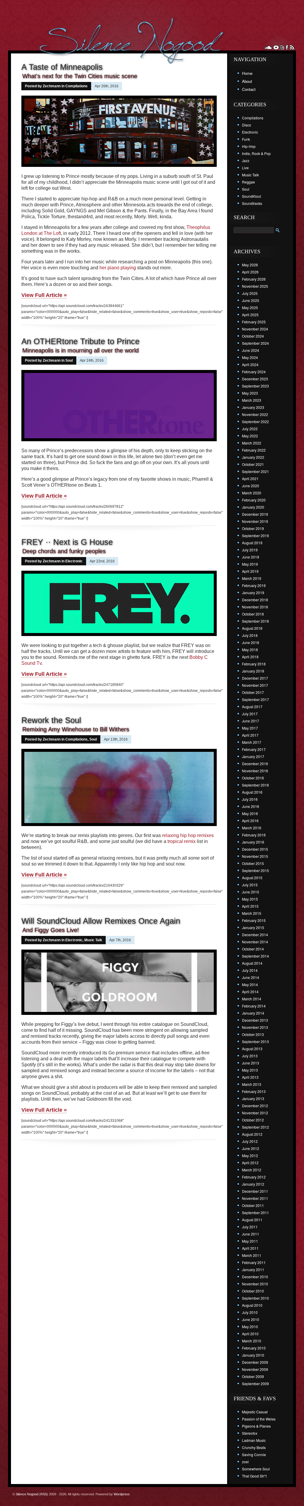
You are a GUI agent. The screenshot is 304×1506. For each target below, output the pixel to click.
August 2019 (252, 542)
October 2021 (253, 464)
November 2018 (255, 606)
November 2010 (255, 1283)
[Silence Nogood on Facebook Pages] (287, 47)
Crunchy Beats (254, 1447)
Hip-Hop (249, 146)
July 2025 (250, 293)
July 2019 (250, 549)
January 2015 (253, 927)
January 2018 (253, 670)
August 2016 (252, 792)
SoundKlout (251, 196)
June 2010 (250, 1319)
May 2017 (250, 727)
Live (245, 167)
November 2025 (255, 286)
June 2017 (250, 720)
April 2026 (250, 271)
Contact (249, 89)
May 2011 (250, 1241)
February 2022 (254, 450)
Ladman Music (254, 1440)
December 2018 (255, 599)
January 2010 (253, 1355)
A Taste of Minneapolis (62, 67)
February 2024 (254, 371)
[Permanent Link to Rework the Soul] (119, 827)
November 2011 (255, 1198)
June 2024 (250, 350)
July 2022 (250, 428)
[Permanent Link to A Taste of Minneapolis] (119, 167)
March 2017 (251, 742)
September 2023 (255, 385)
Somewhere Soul (256, 1468)
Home (247, 73)
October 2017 (253, 692)
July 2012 (250, 1141)
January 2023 (253, 407)
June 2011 (250, 1233)
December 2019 (255, 514)
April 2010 (250, 1333)
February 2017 (254, 749)
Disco (246, 124)
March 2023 (251, 400)
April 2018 (250, 656)
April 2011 (250, 1248)
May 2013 (250, 1069)
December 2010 (255, 1276)
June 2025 (250, 300)
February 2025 (254, 321)
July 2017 (250, 713)
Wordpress (122, 1494)
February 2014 (254, 1005)
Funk (246, 139)
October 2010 (253, 1290)
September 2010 (255, 1298)
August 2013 (252, 1048)
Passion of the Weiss (259, 1418)
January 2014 (253, 1012)
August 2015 (252, 877)
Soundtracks (252, 203)
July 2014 (250, 970)
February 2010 (254, 1347)
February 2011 (254, 1262)
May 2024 (250, 357)
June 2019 (250, 556)
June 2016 (250, 806)
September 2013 (255, 1041)
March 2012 (251, 1169)
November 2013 (255, 1027)
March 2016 (251, 827)
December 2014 (255, 934)
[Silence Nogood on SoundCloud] (268, 47)
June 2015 (250, 891)
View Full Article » (44, 295)
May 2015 (250, 898)
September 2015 (255, 870)
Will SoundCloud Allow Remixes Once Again (100, 921)
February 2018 (254, 663)
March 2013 (251, 1084)
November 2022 (255, 414)
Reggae (248, 181)
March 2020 (251, 492)
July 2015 (250, 884)
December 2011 (255, 1191)
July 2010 (250, 1312)
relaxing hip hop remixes (188, 835)
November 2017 (255, 685)
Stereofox (249, 1433)
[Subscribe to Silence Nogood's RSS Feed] (291, 47)
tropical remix (181, 841)
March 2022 (251, 442)
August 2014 (252, 963)
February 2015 (254, 920)
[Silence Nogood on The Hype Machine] (276, 47)
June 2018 (250, 642)
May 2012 (250, 1155)
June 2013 (250, 1062)
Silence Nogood (27, 1494)
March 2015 (251, 913)
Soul (69, 360)
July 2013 (250, 1055)
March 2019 (251, 578)
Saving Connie (254, 1454)
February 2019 (254, 585)
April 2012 (250, 1162)
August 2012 (252, 1134)
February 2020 (254, 499)
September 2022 (255, 421)
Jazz (245, 160)
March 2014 (251, 998)
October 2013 (253, 1034)
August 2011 (252, 1219)
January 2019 (253, 592)
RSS (43, 1494)
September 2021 (255, 471)
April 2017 (250, 735)
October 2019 (253, 528)
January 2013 (253, 1098)
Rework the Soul (51, 720)
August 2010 (252, 1305)
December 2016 (255, 763)
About (247, 81)
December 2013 (255, 1020)
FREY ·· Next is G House (67, 542)
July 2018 (250, 635)
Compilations (76, 86)
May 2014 (250, 984)
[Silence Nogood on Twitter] (282, 47)
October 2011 (253, 1205)
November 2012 (255, 1112)
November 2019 (255, 521)
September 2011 (255, 1212)
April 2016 (250, 820)
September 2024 (255, 343)
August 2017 (252, 706)
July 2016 (250, 799)
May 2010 (250, 1326)
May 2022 (250, 435)
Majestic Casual (255, 1411)
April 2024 (250, 364)
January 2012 (253, 1184)
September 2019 (255, 535)
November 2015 (255, 856)
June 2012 (250, 1148)
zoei (245, 1461)
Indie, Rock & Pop (256, 153)
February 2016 (254, 834)
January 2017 (253, 756)
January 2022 (253, 457)
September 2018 (255, 621)
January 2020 (253, 507)
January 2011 (253, 1269)
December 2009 (255, 1362)
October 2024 (253, 335)
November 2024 (255, 328)
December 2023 (255, 378)
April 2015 (250, 906)
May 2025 (250, 307)
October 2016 (253, 777)
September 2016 (255, 784)
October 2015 (253, 863)
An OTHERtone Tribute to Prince (80, 341)
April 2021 (250, 478)
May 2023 (250, 393)
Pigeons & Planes (256, 1426)
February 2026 (254, 278)
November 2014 (255, 941)
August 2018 (252, 628)
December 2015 (255, 849)
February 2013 (254, 1091)
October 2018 (253, 613)
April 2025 (250, 314)
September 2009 (255, 1383)
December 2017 (255, 678)
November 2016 (255, 770)
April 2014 (250, 991)
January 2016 (253, 841)
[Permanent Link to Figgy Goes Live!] (119, 1015)
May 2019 (250, 564)
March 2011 (251, 1255)
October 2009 (253, 1376)
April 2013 (250, 1077)
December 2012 (255, 1105)
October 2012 (253, 1119)
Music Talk (93, 940)
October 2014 (253, 948)
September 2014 (255, 955)
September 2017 (255, 699)
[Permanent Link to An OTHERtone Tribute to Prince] (119, 442)
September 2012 (255, 1127)
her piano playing (117, 267)
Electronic (74, 561)
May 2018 (250, 649)
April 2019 (250, 571)
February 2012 (254, 1176)
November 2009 (255, 1369)
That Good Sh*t (254, 1475)
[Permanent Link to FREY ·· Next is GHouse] (119, 637)
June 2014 (250, 977)
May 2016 (250, 813)
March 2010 (251, 1340)
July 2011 (250, 1226)
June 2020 (250, 485)
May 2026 (250, 264)
